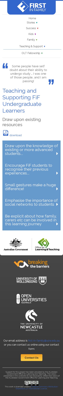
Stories (32, 22)
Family (32, 39)
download (15, 135)
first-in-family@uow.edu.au (44, 340)
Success (32, 28)
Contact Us (31, 357)
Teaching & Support (32, 46)
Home (32, 18)
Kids (32, 34)
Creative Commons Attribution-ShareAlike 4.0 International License (37, 387)
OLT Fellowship (32, 53)
